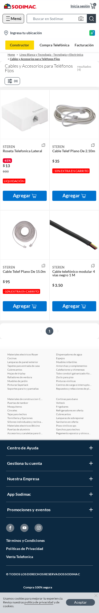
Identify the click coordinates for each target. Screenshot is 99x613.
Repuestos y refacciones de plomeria (74, 388)
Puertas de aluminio (18, 429)
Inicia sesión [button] (80, 6)
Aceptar (80, 602)
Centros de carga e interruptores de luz (74, 384)
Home (11, 54)
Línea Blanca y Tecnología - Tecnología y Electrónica (51, 54)
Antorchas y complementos (71, 365)
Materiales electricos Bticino (23, 425)
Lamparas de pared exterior (22, 361)
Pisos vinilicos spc (66, 425)
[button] (63, 18)
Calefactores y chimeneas (70, 369)
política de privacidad (38, 602)
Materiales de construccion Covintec (25, 398)
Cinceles (12, 410)
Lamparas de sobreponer (70, 417)
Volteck (60, 402)
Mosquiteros (14, 406)
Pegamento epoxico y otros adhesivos (74, 433)
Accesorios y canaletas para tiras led (25, 433)
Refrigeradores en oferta (69, 410)
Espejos (60, 358)
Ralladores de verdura (19, 377)
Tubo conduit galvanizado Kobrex (74, 373)
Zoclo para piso (65, 377)
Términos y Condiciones (25, 540)
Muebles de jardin (17, 380)
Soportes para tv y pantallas (23, 388)
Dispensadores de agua (69, 354)
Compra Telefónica (54, 45)
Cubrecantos (14, 369)
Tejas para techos (17, 414)
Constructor (19, 45)
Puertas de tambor (17, 402)
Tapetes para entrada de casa (23, 365)
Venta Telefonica (19, 556)
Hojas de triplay (16, 373)
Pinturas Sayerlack (17, 384)
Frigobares (62, 406)
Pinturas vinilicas (66, 380)
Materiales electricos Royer (22, 354)
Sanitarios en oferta (67, 421)
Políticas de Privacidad (24, 548)
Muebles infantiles (66, 361)
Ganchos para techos (68, 429)
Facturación (84, 45)
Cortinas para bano (67, 398)
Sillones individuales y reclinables (25, 421)
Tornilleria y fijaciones (19, 417)
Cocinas (11, 358)
